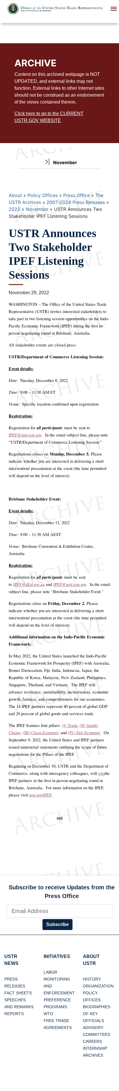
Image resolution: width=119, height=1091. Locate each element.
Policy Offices (42, 195)
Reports (14, 1013)
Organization (98, 986)
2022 (14, 209)
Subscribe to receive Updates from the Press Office (62, 891)
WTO (48, 1013)
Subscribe (57, 924)
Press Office (76, 195)
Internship (95, 1048)
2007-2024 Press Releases (76, 202)
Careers (92, 1041)
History (92, 979)
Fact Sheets (18, 993)
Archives (93, 1055)
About (15, 195)
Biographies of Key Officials (96, 1013)
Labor (50, 972)
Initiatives (57, 956)
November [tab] (64, 162)
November (37, 209)
